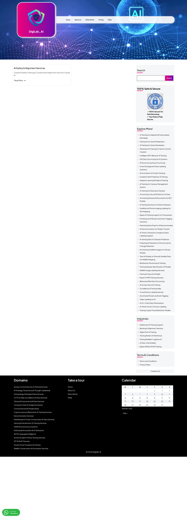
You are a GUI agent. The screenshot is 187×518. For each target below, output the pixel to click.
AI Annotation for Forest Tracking (152, 173)
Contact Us (155, 371)
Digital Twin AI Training (148, 332)
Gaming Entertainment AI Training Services (30, 423)
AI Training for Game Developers (152, 145)
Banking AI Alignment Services (151, 328)
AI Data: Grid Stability (148, 343)
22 (147, 401)
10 (162, 394)
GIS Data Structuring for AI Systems (153, 159)
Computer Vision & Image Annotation (28, 405)
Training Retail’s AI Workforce (151, 336)
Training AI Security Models (150, 274)
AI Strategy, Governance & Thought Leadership (32, 390)
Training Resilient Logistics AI (151, 339)
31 (162, 405)
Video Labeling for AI (148, 299)
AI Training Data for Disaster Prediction (154, 239)
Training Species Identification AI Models (155, 267)
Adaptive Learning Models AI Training (154, 180)
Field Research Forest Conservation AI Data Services (34, 419)
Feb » (125, 413)
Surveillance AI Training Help (150, 288)
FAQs (110, 20)
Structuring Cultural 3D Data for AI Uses (155, 194)
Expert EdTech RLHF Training (150, 347)
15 (147, 398)
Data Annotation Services (24, 416)
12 (125, 398)
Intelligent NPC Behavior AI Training (153, 156)
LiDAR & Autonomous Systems (26, 427)
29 (147, 405)
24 (162, 401)
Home (68, 20)
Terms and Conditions (148, 361)
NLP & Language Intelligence (25, 434)
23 (155, 401)
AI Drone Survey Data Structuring (152, 163)
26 (125, 405)
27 (132, 405)
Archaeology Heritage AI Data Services (29, 394)
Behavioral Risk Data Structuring (152, 281)
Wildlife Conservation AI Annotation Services (31, 448)
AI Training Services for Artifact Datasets (155, 205)
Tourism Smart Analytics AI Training (27, 445)
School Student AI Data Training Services (29, 438)
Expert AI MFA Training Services (151, 278)
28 (140, 405)
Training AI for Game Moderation (152, 142)
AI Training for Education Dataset (152, 191)
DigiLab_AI (36, 31)
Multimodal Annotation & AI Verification (29, 430)
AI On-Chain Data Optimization (152, 303)
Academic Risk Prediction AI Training (154, 177)
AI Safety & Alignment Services (29, 68)
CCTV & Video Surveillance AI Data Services (30, 398)
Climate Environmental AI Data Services (29, 401)
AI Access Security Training (150, 285)
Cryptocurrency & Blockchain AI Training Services (33, 412)
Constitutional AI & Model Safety (26, 409)
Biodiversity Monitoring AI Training (153, 263)
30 (155, 405)
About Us (78, 20)
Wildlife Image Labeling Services (152, 270)
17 (162, 398)
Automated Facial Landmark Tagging (154, 296)
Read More (18, 80)
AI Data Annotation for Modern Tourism (155, 229)
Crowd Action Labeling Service (151, 292)
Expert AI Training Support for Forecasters (156, 215)
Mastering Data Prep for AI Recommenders (156, 225)
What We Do (89, 20)
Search (141, 70)
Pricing (101, 20)
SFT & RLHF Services (22, 441)
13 (132, 398)
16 (154, 398)
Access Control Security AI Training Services (31, 387)
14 (140, 398)
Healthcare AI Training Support (151, 325)
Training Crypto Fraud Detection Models (155, 310)
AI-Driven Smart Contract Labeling (153, 307)
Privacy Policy (145, 365)
